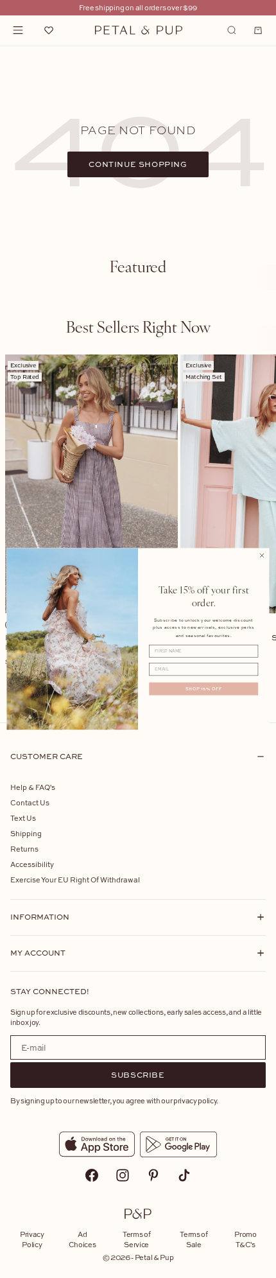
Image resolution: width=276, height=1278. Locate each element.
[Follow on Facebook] (91, 1175)
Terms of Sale (193, 1239)
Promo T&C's (245, 1239)
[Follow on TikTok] (184, 1175)
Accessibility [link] (32, 864)
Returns (24, 848)
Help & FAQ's (32, 787)
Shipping (26, 833)
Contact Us (29, 802)
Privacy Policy (32, 1239)
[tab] (138, 265)
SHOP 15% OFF (203, 689)
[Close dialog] (262, 556)
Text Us (23, 818)
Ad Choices (82, 1239)
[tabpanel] (138, 529)
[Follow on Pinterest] (153, 1175)
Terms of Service (136, 1239)
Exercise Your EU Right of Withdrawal (75, 879)
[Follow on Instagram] (122, 1175)
